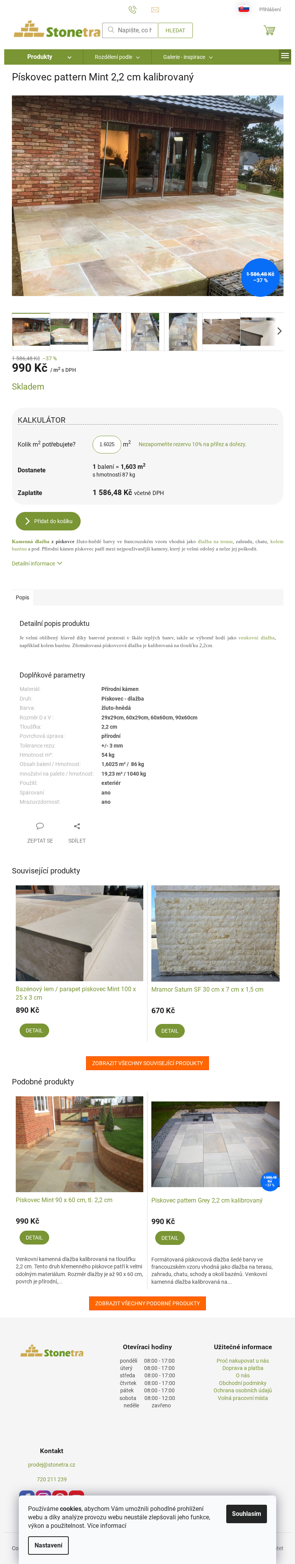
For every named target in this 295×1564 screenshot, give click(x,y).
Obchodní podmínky (243, 1383)
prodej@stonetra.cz (51, 1465)
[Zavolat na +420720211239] (140, 9)
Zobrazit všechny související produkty (147, 1063)
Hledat (175, 30)
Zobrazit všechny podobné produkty (147, 1303)
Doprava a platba (243, 1368)
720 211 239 (52, 1479)
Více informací (106, 1525)
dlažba (31, 541)
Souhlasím (246, 1513)
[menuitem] (43, 57)
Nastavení (48, 1545)
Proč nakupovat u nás (243, 1361)
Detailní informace (33, 563)
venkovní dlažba (256, 638)
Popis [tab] (22, 597)
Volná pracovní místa (243, 1398)
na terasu (215, 541)
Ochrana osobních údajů (243, 1390)
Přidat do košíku (53, 521)
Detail (34, 1030)
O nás (243, 1375)
